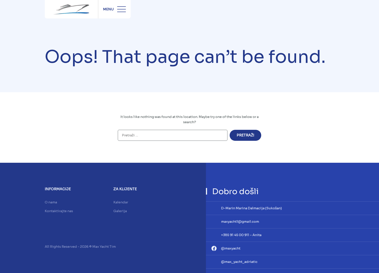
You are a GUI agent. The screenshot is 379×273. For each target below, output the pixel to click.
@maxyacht (230, 248)
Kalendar (120, 202)
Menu (108, 9)
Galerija (120, 211)
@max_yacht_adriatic (239, 262)
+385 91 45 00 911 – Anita (241, 235)
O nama (51, 202)
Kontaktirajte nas (59, 211)
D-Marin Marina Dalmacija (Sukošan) (251, 208)
